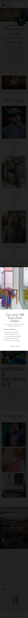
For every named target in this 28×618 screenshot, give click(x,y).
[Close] (26, 269)
